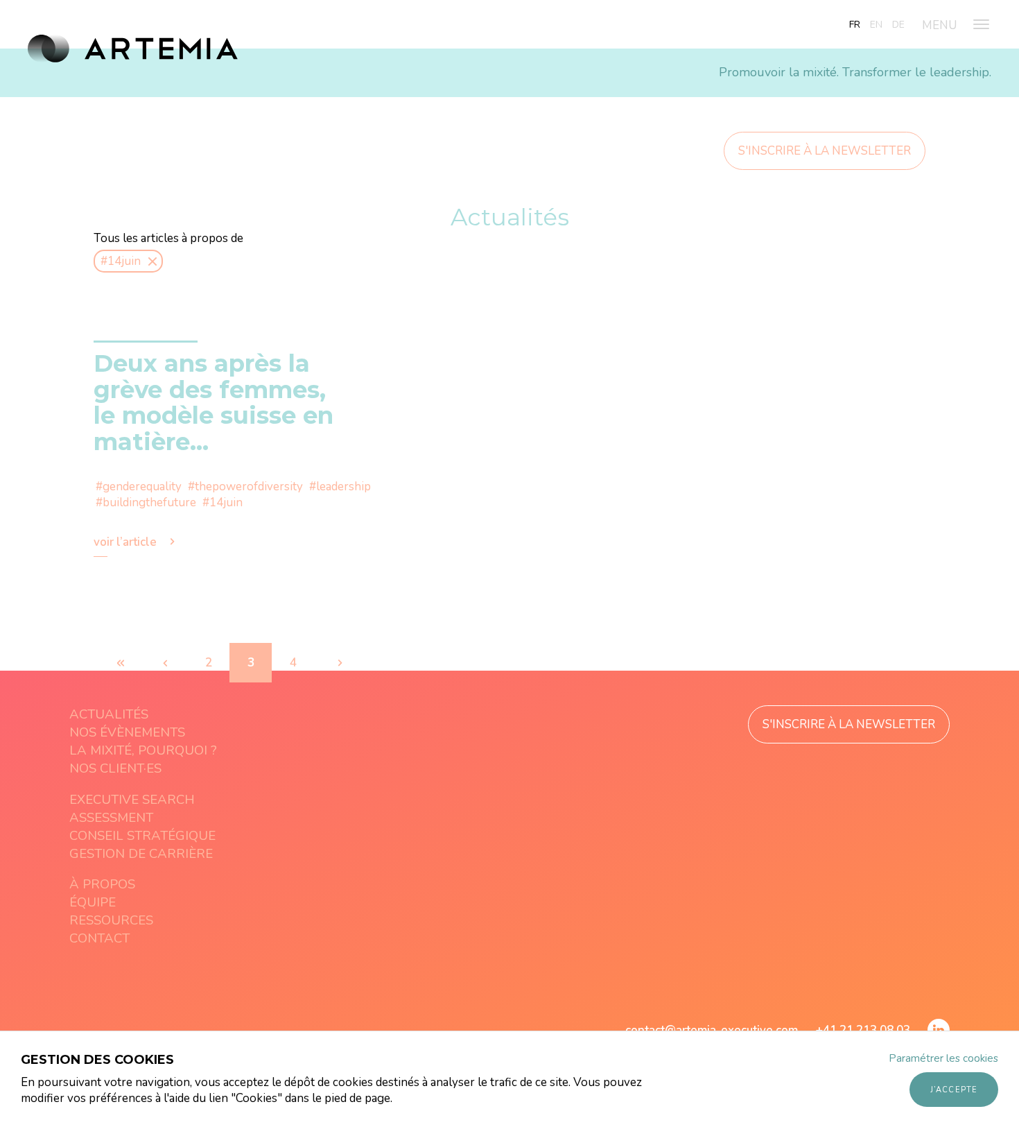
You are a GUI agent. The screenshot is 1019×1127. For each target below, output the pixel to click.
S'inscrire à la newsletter (824, 151)
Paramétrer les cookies (943, 1058)
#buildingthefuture (146, 502)
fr (854, 24)
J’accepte (953, 1090)
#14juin (222, 502)
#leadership (340, 486)
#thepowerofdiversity (245, 486)
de (898, 24)
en (876, 24)
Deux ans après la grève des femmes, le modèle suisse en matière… (213, 402)
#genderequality (139, 486)
